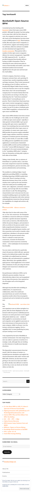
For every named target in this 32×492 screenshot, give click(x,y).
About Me (5, 468)
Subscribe (7, 452)
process (21, 370)
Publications (6, 472)
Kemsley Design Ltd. (10, 461)
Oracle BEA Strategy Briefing (12, 433)
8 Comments (7, 372)
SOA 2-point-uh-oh (10, 431)
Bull (19, 40)
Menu (27, 5)
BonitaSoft (5, 30)
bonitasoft (26, 370)
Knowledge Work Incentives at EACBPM (15, 429)
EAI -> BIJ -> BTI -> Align (11, 419)
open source (16, 370)
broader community (8, 51)
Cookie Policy (5, 485)
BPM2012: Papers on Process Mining (14, 427)
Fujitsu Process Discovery (11, 421)
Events (4, 476)
